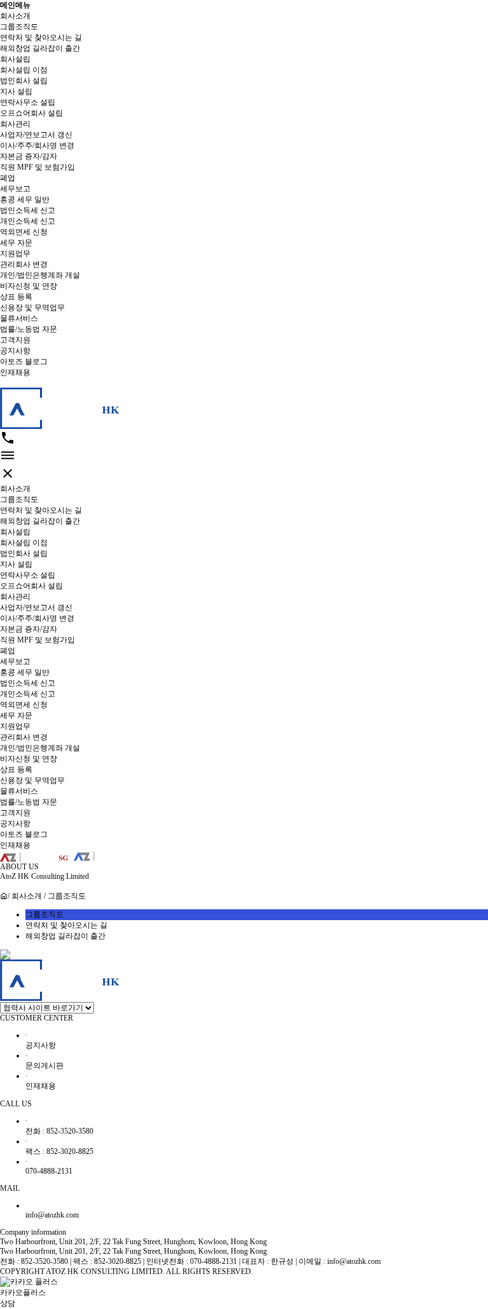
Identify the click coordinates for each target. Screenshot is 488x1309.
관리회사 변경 (24, 264)
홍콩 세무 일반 (25, 199)
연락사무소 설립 (27, 102)
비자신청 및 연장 (28, 285)
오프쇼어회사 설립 (31, 113)
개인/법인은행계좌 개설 (40, 275)
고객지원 (15, 340)
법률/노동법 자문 (28, 329)
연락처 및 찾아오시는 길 (41, 37)
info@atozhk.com (52, 1215)
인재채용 (15, 372)
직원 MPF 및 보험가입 (37, 167)
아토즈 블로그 (24, 361)
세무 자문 (16, 242)
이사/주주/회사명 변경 (37, 145)
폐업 (7, 177)
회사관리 (15, 123)
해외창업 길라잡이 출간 (40, 48)
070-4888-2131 (48, 1166)
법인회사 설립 (24, 80)
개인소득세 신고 (27, 221)
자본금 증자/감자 (28, 156)
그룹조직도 (19, 26)
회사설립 (15, 59)
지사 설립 (16, 91)
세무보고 (15, 188)
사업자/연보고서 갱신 (36, 134)
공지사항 (15, 350)
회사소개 (15, 15)
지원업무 (15, 253)
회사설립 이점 (24, 69)
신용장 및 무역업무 (32, 307)
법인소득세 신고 (27, 210)
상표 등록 (16, 296)
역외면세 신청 (24, 231)
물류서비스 (19, 318)
